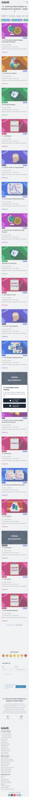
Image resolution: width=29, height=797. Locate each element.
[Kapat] (26, 386)
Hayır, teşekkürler (14, 409)
